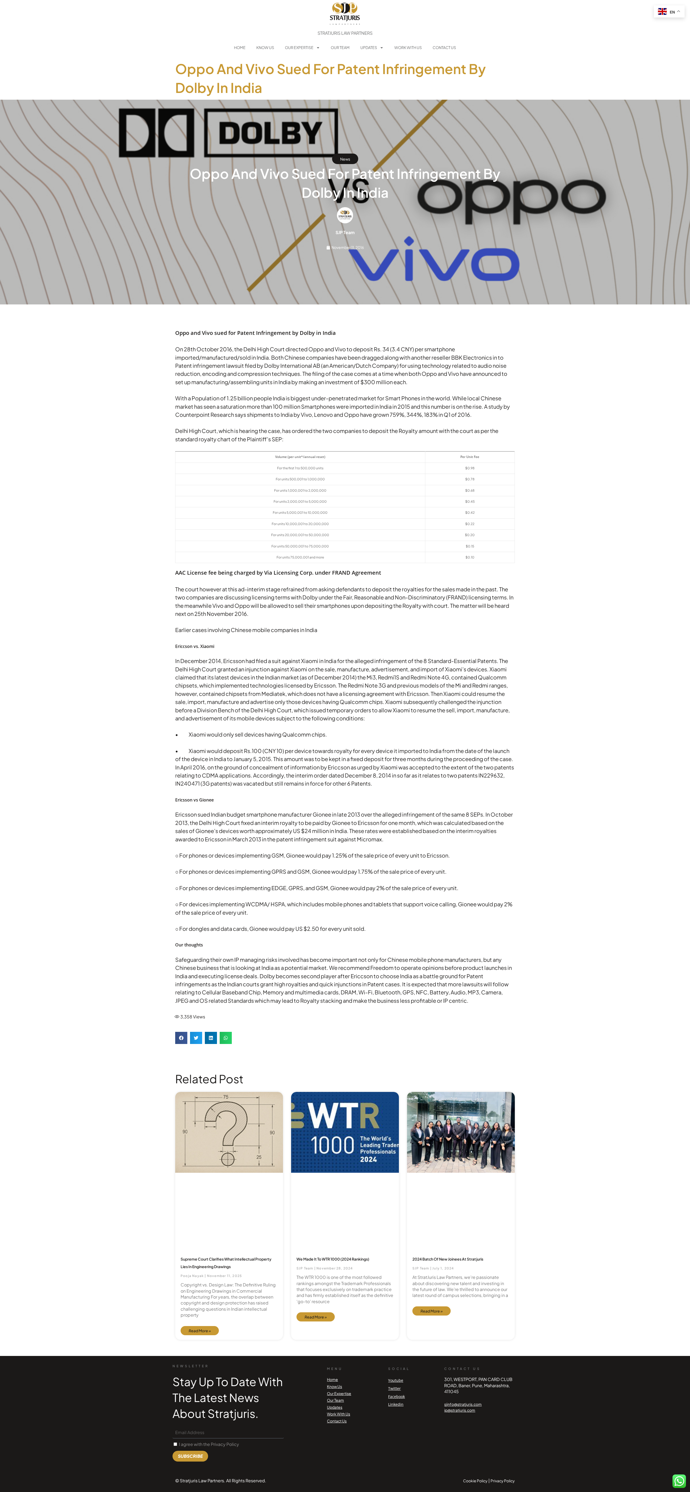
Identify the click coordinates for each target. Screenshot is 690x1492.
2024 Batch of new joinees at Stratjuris (447, 1259)
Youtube (395, 1380)
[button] (181, 1038)
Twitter (394, 1388)
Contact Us (444, 47)
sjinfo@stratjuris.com (463, 1404)
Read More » (200, 1330)
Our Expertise (299, 47)
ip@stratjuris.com (459, 1410)
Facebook (396, 1396)
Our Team (340, 47)
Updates (368, 47)
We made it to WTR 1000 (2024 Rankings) (332, 1259)
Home (240, 47)
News (345, 159)
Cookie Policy (475, 1480)
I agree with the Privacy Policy (209, 1444)
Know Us (265, 47)
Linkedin (395, 1404)
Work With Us (408, 47)
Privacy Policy (503, 1480)
